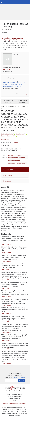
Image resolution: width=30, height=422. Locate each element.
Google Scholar (6, 244)
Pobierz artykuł (9, 169)
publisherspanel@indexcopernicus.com (14, 403)
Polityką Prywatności (19, 377)
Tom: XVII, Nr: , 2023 (8, 69)
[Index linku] (15, 388)
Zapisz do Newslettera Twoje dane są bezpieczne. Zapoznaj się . (15, 375)
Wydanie (23, 95)
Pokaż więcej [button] (5, 139)
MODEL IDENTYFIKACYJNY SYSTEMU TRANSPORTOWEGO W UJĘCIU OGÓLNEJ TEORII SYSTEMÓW (14, 84)
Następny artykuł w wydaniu (22, 101)
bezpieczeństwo (21, 163)
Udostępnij (8, 181)
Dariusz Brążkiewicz (7, 134)
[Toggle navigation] (1, 2)
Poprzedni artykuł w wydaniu (9, 101)
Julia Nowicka (20, 134)
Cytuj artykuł (8, 175)
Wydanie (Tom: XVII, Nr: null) (12, 40)
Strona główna (6, 38)
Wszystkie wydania (17, 38)
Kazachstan (11, 163)
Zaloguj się (21, 380)
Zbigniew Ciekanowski (7, 136)
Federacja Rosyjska (14, 160)
